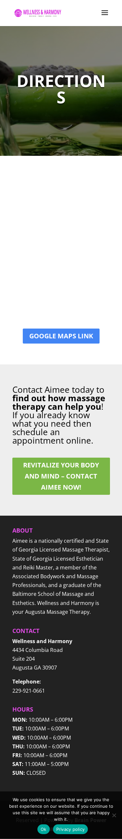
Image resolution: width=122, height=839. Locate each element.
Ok (44, 829)
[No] (114, 815)
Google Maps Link (61, 335)
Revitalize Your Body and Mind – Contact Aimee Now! (61, 476)
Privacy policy (70, 829)
